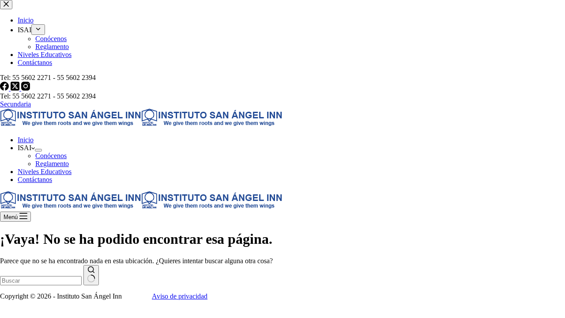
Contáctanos (35, 179)
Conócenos (51, 155)
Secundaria (15, 104)
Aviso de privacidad (179, 296)
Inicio (26, 140)
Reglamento (52, 163)
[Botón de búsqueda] (91, 275)
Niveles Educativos (45, 171)
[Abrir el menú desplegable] (38, 150)
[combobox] (41, 280)
